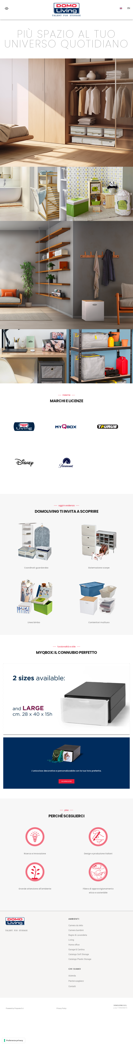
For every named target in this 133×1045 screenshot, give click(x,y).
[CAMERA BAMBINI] (99, 194)
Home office (73, 944)
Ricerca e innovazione (35, 853)
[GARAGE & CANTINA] (99, 356)
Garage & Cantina (76, 949)
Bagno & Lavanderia (77, 935)
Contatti (72, 986)
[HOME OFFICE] (33, 356)
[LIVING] (66, 275)
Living (71, 940)
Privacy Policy (61, 1008)
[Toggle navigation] (7, 8)
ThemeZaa (71, 1008)
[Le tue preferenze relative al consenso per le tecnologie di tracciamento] (13, 1040)
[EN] (121, 8)
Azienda (72, 975)
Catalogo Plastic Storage (79, 959)
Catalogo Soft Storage (78, 954)
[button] (66, 781)
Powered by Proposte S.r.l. (15, 1008)
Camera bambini (76, 930)
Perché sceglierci (76, 981)
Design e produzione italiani (98, 853)
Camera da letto (75, 925)
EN (128, 8)
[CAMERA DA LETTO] (66, 112)
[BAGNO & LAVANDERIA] (33, 194)
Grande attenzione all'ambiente (35, 888)
